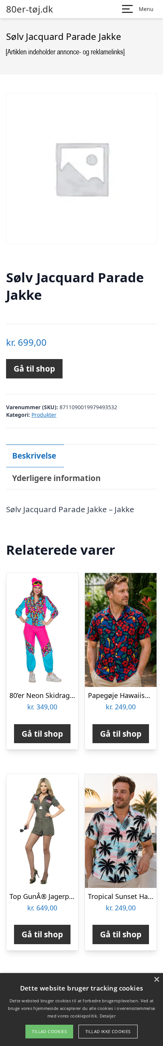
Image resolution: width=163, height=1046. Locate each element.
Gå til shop (34, 368)
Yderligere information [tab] (56, 478)
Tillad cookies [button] (49, 1031)
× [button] (156, 980)
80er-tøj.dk (29, 9)
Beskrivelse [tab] (34, 455)
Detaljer (108, 1016)
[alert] (81, 1009)
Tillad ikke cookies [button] (108, 1031)
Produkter (43, 414)
